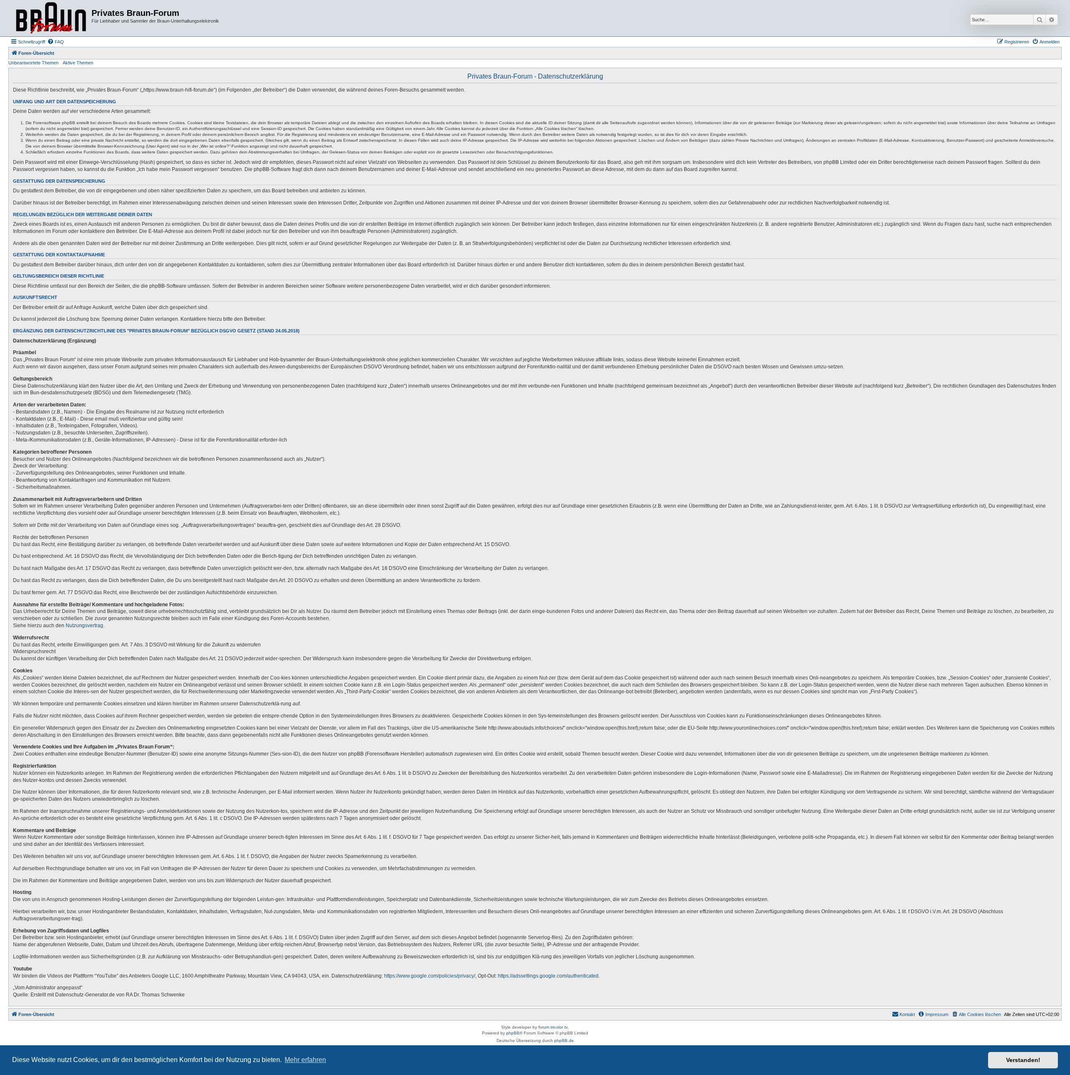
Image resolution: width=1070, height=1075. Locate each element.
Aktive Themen (78, 62)
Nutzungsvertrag (84, 625)
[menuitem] (55, 42)
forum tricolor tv (553, 1027)
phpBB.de (564, 1040)
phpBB (513, 1033)
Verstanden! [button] (1023, 1060)
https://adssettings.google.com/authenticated (548, 976)
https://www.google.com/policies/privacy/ (429, 976)
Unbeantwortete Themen (33, 62)
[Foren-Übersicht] (51, 18)
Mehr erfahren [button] (305, 1059)
